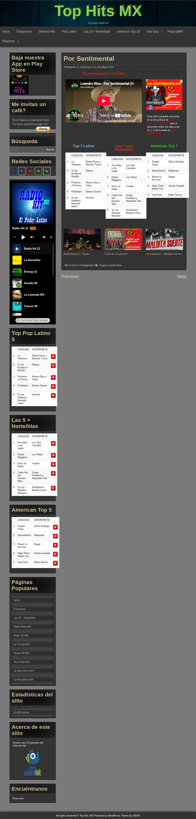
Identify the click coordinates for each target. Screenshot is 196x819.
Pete (111, 67)
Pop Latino (69, 31)
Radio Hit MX (21, 635)
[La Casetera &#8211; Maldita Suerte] (164, 239)
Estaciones (24, 31)
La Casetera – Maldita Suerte (163, 253)
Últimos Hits (47, 31)
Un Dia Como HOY (24, 670)
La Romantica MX (23, 679)
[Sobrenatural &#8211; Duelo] (82, 239)
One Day (153, 31)
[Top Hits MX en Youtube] (30, 171)
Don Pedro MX (22, 662)
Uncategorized (86, 265)
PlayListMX (175, 31)
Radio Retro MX (22, 626)
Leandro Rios (115, 265)
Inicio (6, 31)
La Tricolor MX (22, 644)
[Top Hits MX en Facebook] (13, 171)
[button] (23, 237)
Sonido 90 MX (21, 653)
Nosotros (8, 41)
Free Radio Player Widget (34, 320)
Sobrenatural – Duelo (76, 253)
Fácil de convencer (116, 253)
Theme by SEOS (130, 815)
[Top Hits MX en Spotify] (38, 171)
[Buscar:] (32, 149)
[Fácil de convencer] (123, 239)
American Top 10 (128, 31)
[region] (32, 279)
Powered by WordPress (107, 815)
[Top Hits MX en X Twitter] (21, 171)
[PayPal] (47, 171)
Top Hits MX (98, 10)
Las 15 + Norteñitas (97, 31)
